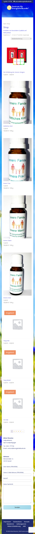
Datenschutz (17, 522)
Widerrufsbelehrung (14, 526)
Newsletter (10, 524)
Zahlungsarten (21, 524)
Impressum (7, 522)
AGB (24, 526)
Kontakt (26, 522)
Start (4, 24)
